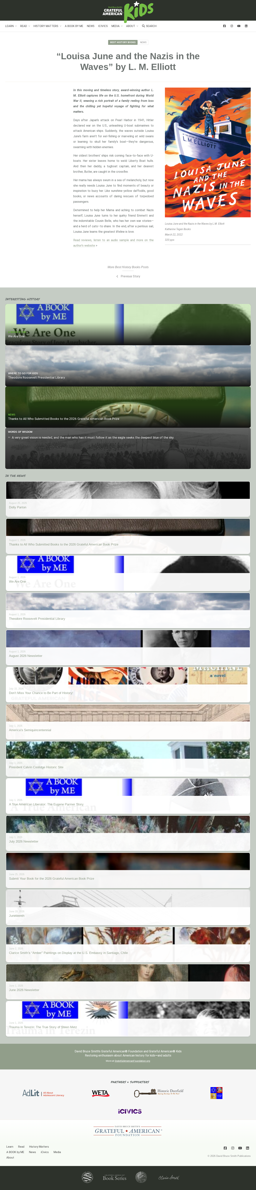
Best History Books (122, 42)
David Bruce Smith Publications (233, 1156)
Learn (9, 26)
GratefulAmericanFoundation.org (132, 1060)
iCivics (103, 26)
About (130, 26)
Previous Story (130, 276)
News (90, 26)
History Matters (46, 26)
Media (116, 26)
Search (150, 26)
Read (23, 26)
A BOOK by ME (74, 26)
